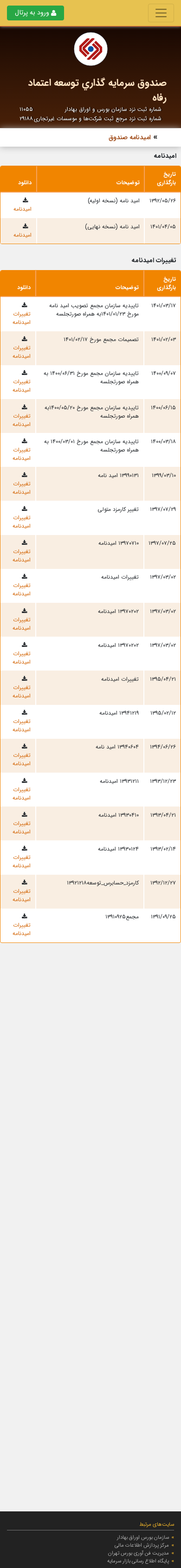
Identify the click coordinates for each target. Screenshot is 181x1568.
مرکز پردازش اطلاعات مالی (142, 1545)
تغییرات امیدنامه (22, 318)
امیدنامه (22, 209)
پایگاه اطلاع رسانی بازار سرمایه (138, 1561)
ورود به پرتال (32, 12)
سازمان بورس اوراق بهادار (143, 1537)
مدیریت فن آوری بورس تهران (138, 1553)
